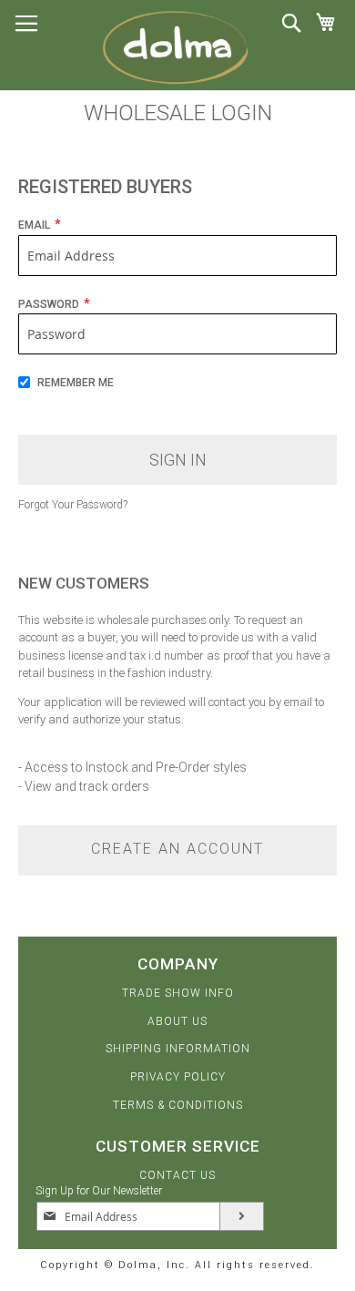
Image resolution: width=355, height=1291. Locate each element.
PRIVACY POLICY (178, 1077)
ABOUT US (177, 1021)
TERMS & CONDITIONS (178, 1105)
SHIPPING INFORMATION (178, 1048)
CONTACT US (177, 1175)
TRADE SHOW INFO (178, 993)
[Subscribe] (241, 1216)
